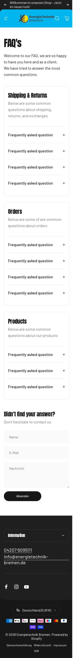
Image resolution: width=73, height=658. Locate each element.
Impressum (58, 651)
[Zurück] (5, 4)
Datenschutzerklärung (17, 651)
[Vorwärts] (67, 4)
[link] (18, 556)
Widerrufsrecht (41, 651)
